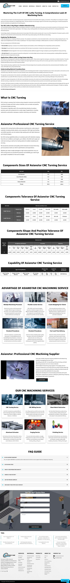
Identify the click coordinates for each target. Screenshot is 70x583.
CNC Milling (20, 557)
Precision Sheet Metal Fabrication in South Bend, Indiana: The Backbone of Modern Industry (61, 544)
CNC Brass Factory (48, 565)
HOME (20, 6)
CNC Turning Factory (48, 561)
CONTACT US (55, 6)
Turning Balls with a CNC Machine (44, 542)
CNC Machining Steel (30, 563)
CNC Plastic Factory (48, 569)
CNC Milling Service (35, 407)
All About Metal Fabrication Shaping (26, 537)
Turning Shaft (38, 557)
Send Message (35, 527)
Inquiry (66, 580)
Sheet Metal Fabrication (57, 407)
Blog (45, 557)
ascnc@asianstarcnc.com (64, 1)
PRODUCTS (38, 6)
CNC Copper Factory (48, 571)
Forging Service (35, 432)
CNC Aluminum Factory (47, 573)
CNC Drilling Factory (48, 567)
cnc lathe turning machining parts (8, 89)
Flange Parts (38, 559)
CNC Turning (20, 555)
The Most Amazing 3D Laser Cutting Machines (8, 542)
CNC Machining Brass (30, 555)
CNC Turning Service (12, 407)
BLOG (49, 6)
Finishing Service (58, 432)
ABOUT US (44, 6)
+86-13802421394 (58, 557)
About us (46, 555)
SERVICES (25, 6)
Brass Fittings (38, 555)
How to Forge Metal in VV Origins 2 (8, 537)
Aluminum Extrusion (12, 432)
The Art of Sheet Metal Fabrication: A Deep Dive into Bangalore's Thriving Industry (44, 538)
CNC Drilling (20, 562)
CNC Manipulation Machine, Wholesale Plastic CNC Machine (26, 542)
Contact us (46, 559)
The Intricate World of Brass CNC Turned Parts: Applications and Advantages (61, 538)
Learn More (42, 379)
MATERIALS (32, 6)
